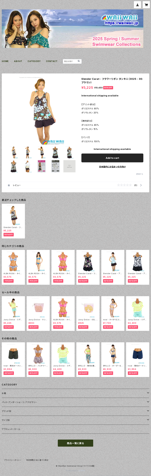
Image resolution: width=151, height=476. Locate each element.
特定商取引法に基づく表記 (37, 460)
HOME (5, 61)
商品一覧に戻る (75, 443)
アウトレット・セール (11, 429)
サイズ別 (6, 420)
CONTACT (52, 61)
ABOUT (18, 61)
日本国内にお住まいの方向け (112, 166)
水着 (4, 393)
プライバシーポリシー (13, 460)
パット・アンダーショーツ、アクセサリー (19, 402)
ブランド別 (6, 411)
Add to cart (112, 157)
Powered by (72, 471)
